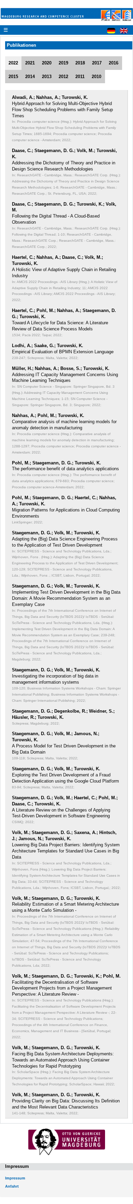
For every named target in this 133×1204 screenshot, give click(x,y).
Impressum (15, 1178)
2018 (80, 62)
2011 (80, 76)
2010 (96, 76)
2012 (63, 76)
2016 (113, 62)
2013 (46, 76)
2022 (13, 62)
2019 (63, 62)
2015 (13, 76)
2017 (97, 62)
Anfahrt (12, 1186)
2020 (46, 62)
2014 (30, 76)
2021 (30, 62)
